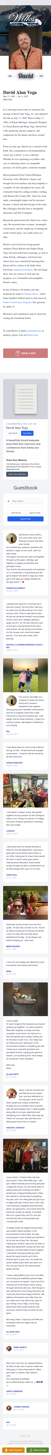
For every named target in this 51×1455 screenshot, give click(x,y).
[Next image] (45, 675)
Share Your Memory (17, 474)
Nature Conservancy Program (17, 302)
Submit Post (25, 519)
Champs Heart (31, 293)
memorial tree (34, 330)
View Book (12, 433)
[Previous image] (5, 675)
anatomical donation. (23, 269)
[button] (25, 675)
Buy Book (27, 433)
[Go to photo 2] (26, 690)
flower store (32, 334)
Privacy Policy (18, 1443)
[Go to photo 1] (24, 690)
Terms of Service (33, 1443)
